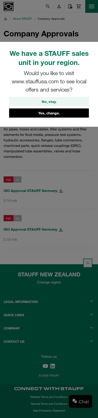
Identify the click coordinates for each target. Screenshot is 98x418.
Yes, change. (49, 113)
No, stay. (49, 101)
